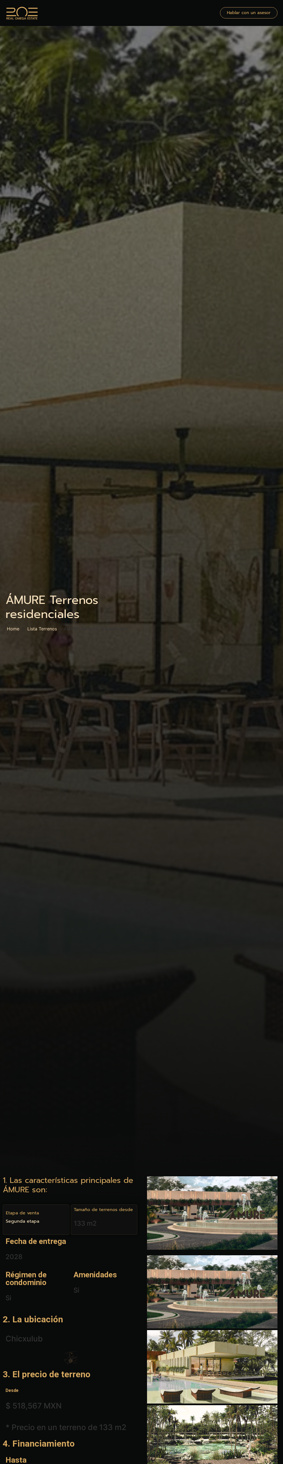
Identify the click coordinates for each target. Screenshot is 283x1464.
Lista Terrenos (42, 628)
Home (13, 628)
